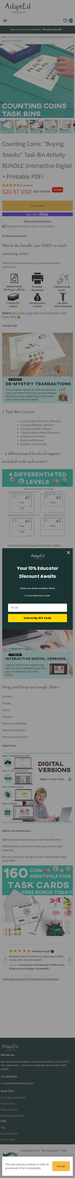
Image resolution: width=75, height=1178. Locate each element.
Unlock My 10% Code (37, 618)
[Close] (68, 552)
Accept (61, 1166)
